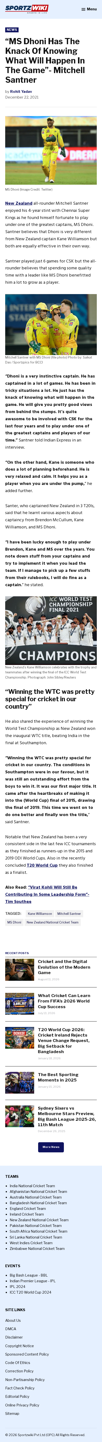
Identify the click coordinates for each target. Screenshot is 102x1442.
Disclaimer (14, 1337)
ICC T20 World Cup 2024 (30, 1292)
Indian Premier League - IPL (33, 1281)
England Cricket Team (28, 1208)
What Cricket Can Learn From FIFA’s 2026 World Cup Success (64, 1001)
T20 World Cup (42, 865)
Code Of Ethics (17, 1363)
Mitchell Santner (69, 914)
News (12, 30)
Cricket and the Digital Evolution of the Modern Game (64, 967)
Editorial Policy (17, 1396)
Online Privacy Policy (22, 1405)
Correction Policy (19, 1371)
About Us (13, 1320)
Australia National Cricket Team (36, 1197)
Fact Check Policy (20, 1388)
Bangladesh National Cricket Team (38, 1203)
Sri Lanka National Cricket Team (36, 1237)
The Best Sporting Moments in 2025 (58, 1077)
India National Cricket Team (32, 1186)
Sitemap (12, 1413)
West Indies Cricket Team (31, 1243)
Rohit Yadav (21, 91)
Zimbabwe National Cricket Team (37, 1248)
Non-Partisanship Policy (25, 1380)
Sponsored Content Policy (27, 1354)
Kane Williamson (40, 914)
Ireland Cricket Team (27, 1214)
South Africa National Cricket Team (38, 1231)
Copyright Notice (19, 1346)
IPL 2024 (18, 1286)
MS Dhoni (14, 922)
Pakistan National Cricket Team (36, 1225)
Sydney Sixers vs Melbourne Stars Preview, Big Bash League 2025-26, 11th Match (67, 1116)
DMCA (10, 1329)
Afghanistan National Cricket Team (38, 1191)
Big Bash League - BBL (29, 1275)
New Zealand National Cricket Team (52, 922)
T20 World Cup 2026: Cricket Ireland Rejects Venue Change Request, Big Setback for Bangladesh (63, 1040)
